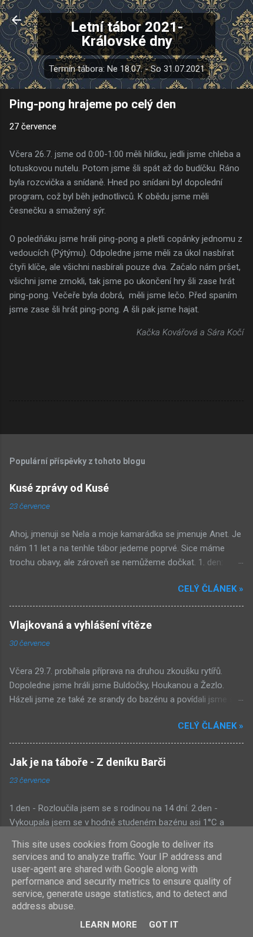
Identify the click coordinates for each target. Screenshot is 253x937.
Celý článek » (211, 588)
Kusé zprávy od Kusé (59, 488)
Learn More (108, 924)
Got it (163, 924)
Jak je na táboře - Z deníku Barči (87, 762)
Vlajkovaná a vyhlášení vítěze (80, 625)
